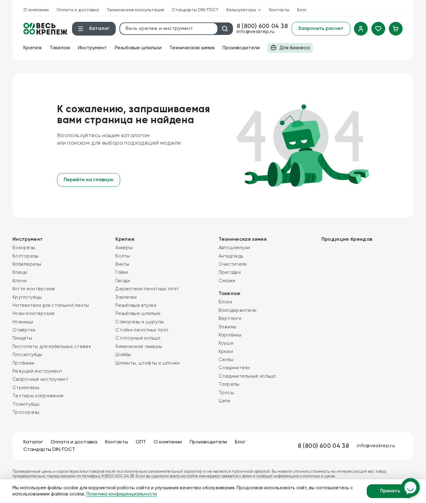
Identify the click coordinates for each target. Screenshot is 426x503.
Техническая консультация (135, 10)
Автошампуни (234, 247)
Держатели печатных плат (147, 289)
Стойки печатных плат (142, 330)
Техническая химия (192, 48)
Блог (302, 10)
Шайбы (123, 354)
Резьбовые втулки (135, 305)
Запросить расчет (321, 28)
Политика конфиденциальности (121, 494)
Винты (122, 264)
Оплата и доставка (77, 10)
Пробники (23, 363)
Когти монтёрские (33, 289)
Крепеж (32, 48)
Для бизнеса (289, 49)
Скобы (226, 359)
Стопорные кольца (137, 338)
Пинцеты (22, 338)
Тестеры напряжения (37, 396)
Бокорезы (23, 247)
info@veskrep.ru (256, 31)
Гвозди (122, 280)
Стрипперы (26, 387)
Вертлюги (230, 318)
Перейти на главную (89, 179)
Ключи (19, 280)
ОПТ (141, 442)
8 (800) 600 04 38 (262, 26)
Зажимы (228, 327)
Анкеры (124, 247)
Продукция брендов (347, 239)
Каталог (33, 442)
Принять (390, 491)
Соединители (234, 367)
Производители (241, 48)
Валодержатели (238, 310)
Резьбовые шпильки (138, 48)
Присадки (230, 272)
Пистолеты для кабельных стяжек (51, 346)
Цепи (224, 401)
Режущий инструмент (37, 371)
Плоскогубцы (27, 354)
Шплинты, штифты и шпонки (147, 363)
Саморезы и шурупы (139, 322)
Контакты (279, 10)
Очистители (233, 264)
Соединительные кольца (247, 376)
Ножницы (22, 322)
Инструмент (92, 48)
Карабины (230, 335)
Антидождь (231, 256)
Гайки (121, 272)
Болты (122, 256)
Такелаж (60, 48)
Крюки (226, 351)
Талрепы (229, 384)
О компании (36, 10)
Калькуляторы (241, 10)
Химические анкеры (138, 346)
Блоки (225, 302)
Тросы (226, 392)
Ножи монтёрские (33, 313)
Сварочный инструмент (40, 379)
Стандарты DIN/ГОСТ (195, 10)
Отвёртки (23, 330)
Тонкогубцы (25, 404)
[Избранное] (378, 29)
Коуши (226, 343)
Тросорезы (26, 412)
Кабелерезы (26, 264)
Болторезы (25, 256)
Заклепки (126, 297)
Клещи (19, 272)
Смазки (227, 280)
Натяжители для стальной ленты (50, 305)
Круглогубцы (26, 297)
